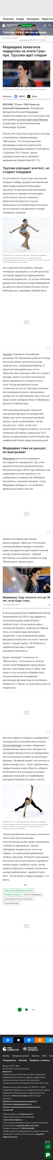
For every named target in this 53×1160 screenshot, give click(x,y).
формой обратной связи (28, 1125)
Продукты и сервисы (40, 1060)
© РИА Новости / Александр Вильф (16, 255)
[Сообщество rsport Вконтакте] (29, 1040)
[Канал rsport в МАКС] (8, 1040)
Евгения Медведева (33, 894)
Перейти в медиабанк (38, 89)
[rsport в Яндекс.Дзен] (18, 1040)
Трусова (7, 354)
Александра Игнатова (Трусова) (18, 899)
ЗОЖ (44, 1056)
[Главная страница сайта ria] (3, 25)
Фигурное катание (12, 894)
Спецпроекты (9, 1060)
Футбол (6, 1056)
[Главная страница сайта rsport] (16, 25)
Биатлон (35, 1056)
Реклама (23, 1060)
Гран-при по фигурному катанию (18, 890)
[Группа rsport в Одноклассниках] (40, 1040)
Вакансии (7, 1071)
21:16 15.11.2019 (10, 38)
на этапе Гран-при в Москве (32, 119)
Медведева (9, 458)
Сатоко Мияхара (12, 745)
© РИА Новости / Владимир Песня (15, 89)
